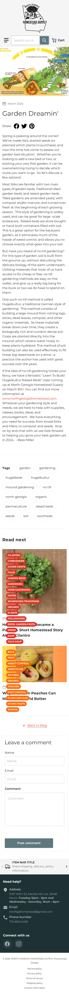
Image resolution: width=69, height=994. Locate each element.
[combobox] (29, 40)
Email (9, 771)
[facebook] (7, 944)
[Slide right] (66, 866)
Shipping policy (34, 983)
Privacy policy (34, 973)
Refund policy (34, 968)
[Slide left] (2, 866)
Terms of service (34, 978)
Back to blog (37, 725)
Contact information (34, 988)
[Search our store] (44, 40)
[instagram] (19, 944)
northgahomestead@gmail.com (31, 911)
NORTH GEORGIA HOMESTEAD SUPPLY (32, 958)
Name (9, 752)
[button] (6, 40)
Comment (13, 789)
